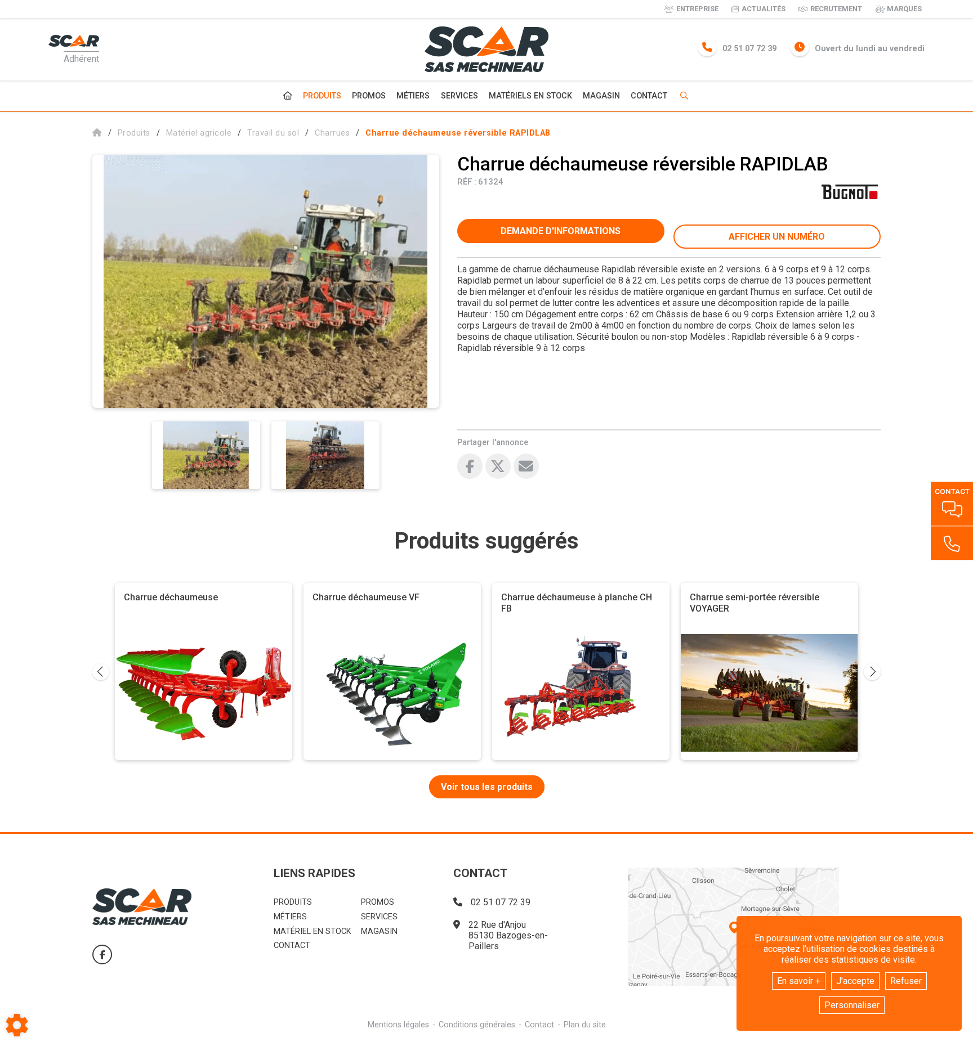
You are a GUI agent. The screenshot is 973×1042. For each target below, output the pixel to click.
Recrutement (836, 9)
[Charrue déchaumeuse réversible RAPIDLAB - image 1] (206, 455)
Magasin (601, 96)
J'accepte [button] (855, 981)
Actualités (763, 9)
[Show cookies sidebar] (17, 1025)
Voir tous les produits (487, 787)
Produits (322, 96)
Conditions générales (477, 1025)
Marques (904, 9)
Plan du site (585, 1025)
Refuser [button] (906, 981)
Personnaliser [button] (852, 1005)
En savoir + (798, 981)
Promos (369, 96)
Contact (649, 96)
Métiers (413, 96)
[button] (458, 133)
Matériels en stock (530, 96)
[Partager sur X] (498, 466)
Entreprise (697, 9)
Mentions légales (398, 1025)
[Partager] (526, 466)
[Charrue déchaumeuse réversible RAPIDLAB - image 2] (325, 455)
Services (459, 96)
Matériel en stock (312, 931)
